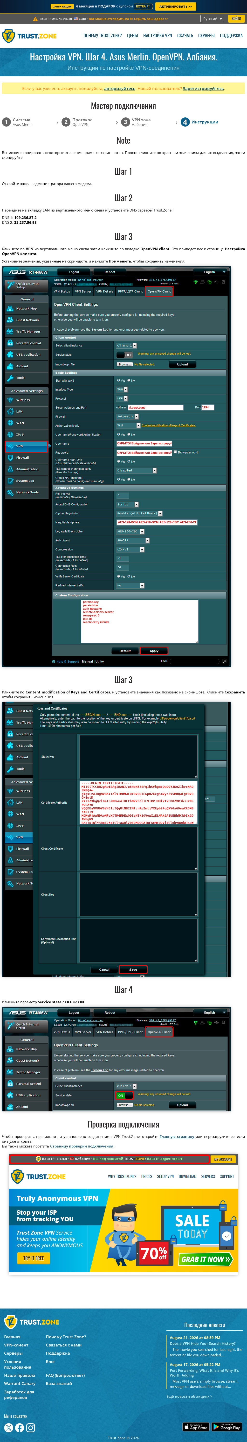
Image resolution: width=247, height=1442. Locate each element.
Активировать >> (175, 6)
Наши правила (19, 1375)
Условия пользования (17, 1364)
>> (128, 19)
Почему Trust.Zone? (102, 36)
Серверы (206, 36)
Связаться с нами (64, 1345)
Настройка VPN (157, 36)
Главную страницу (177, 1136)
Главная (12, 1336)
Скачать (185, 36)
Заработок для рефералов (19, 1394)
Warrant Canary (19, 1383)
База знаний (59, 1383)
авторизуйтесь (119, 88)
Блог (50, 1361)
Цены (132, 36)
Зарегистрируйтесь (203, 88)
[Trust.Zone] (29, 36)
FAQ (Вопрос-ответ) (65, 1375)
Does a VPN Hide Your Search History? (203, 1343)
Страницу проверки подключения (81, 1146)
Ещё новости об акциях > (189, 1396)
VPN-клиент (16, 1345)
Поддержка (231, 36)
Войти (236, 19)
